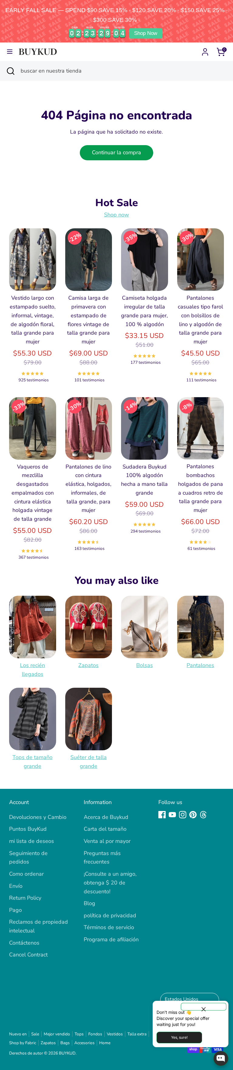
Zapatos (88, 665)
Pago (15, 910)
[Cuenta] (205, 50)
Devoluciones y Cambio (37, 817)
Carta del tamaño (105, 829)
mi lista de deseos (31, 841)
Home (104, 1043)
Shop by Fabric (22, 1043)
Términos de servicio (109, 927)
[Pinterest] (193, 814)
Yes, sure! (179, 1037)
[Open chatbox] (221, 1058)
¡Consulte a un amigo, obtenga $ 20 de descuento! (110, 882)
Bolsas (144, 665)
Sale (35, 1034)
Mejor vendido (57, 1034)
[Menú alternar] (10, 52)
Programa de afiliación (111, 939)
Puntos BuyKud (28, 829)
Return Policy (25, 897)
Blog (89, 903)
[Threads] (203, 814)
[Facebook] (162, 814)
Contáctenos (24, 942)
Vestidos (115, 1034)
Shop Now (145, 33)
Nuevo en (18, 1034)
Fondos (95, 1034)
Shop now (116, 214)
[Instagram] (182, 814)
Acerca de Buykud (106, 817)
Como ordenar (26, 873)
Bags (65, 1043)
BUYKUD (67, 1053)
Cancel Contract (28, 954)
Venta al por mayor (107, 841)
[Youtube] (172, 814)
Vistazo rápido (33, 276)
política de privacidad (110, 915)
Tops (79, 1034)
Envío (15, 886)
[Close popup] (203, 1006)
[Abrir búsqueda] (10, 71)
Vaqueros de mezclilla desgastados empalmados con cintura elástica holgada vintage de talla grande (33, 493)
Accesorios (84, 1043)
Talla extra (137, 1034)
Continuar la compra (116, 152)
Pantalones (200, 665)
